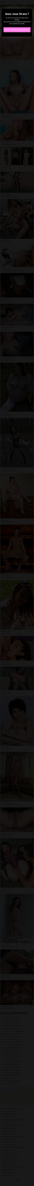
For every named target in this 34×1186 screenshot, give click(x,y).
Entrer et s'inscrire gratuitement (17, 30)
